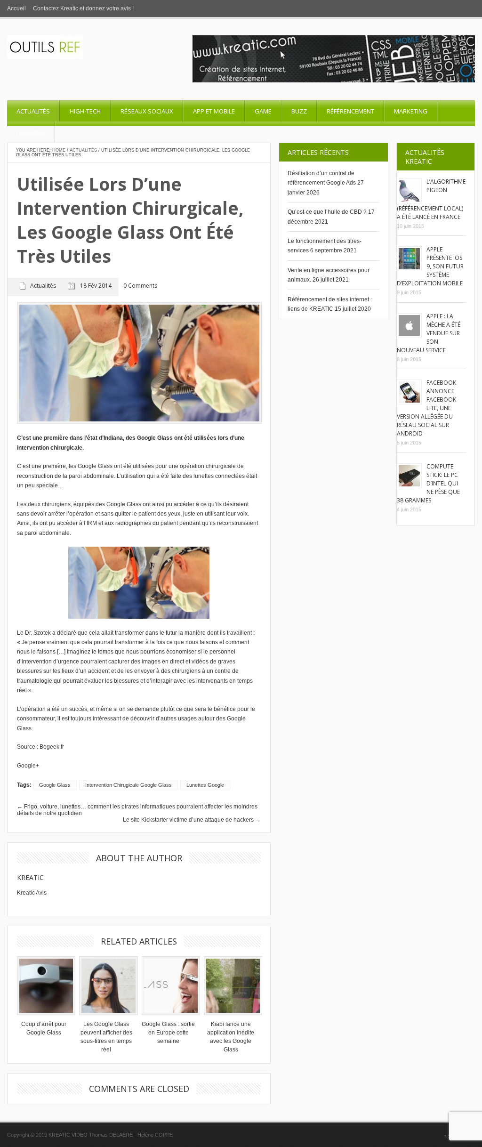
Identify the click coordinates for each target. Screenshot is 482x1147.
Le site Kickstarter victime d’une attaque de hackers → (192, 819)
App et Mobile (214, 111)
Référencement (350, 111)
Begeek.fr (52, 746)
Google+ (28, 765)
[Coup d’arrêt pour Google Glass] (44, 985)
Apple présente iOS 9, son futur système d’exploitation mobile (430, 266)
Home (58, 150)
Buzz (299, 111)
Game (263, 111)
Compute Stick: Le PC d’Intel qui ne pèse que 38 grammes (428, 483)
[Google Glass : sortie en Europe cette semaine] (168, 985)
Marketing (410, 111)
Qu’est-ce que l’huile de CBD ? (327, 212)
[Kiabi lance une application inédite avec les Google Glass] (230, 985)
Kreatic (30, 877)
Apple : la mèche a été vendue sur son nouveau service (428, 333)
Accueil (16, 8)
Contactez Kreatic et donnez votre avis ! (83, 8)
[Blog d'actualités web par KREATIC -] (45, 57)
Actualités (33, 111)
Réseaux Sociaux (146, 111)
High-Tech (85, 111)
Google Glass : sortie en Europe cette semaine (168, 1032)
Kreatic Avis (32, 892)
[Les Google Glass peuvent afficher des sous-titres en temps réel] (106, 985)
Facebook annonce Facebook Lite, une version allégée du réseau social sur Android (426, 408)
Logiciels (30, 132)
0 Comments (140, 286)
